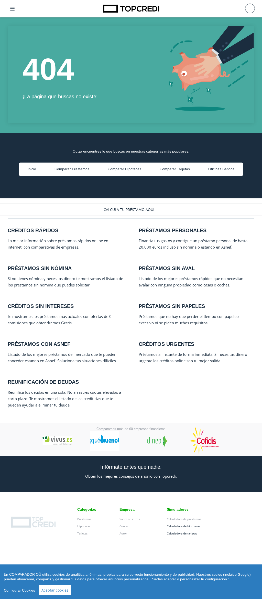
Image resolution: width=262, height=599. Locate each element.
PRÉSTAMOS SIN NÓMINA (40, 268)
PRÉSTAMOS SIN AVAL (167, 268)
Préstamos (84, 519)
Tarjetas (82, 533)
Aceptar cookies (54, 590)
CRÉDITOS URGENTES (166, 344)
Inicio (32, 169)
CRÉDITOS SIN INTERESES (41, 306)
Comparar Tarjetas (175, 169)
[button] (131, 210)
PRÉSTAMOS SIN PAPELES (172, 306)
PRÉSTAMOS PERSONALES (172, 230)
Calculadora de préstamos (184, 519)
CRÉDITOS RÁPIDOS (33, 230)
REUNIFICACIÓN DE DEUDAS (43, 382)
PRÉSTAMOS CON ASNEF (39, 344)
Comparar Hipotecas (124, 169)
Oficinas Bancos (221, 169)
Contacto (125, 526)
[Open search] (250, 8)
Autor (123, 533)
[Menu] (12, 8)
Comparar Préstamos (71, 169)
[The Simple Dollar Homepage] (131, 9)
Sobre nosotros (129, 519)
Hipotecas (83, 526)
